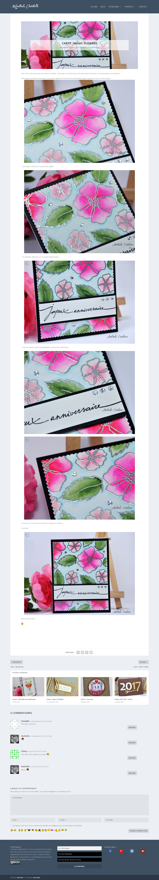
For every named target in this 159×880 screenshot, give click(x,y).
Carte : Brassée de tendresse (23, 699)
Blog (103, 7)
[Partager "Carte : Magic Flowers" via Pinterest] (87, 652)
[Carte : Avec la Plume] (62, 686)
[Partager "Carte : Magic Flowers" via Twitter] (82, 652)
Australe (65, 47)
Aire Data (36, 877)
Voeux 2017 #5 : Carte (123, 699)
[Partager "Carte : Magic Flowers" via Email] (91, 652)
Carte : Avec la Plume (55, 699)
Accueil (94, 7)
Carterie (83, 47)
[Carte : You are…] (96, 686)
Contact (143, 7)
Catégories (114, 7)
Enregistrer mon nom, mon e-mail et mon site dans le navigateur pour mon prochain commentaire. (47, 826)
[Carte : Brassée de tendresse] (28, 686)
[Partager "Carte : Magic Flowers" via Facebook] (78, 652)
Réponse (132, 727)
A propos (128, 7)
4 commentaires (93, 47)
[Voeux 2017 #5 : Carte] (131, 686)
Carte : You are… (87, 699)
